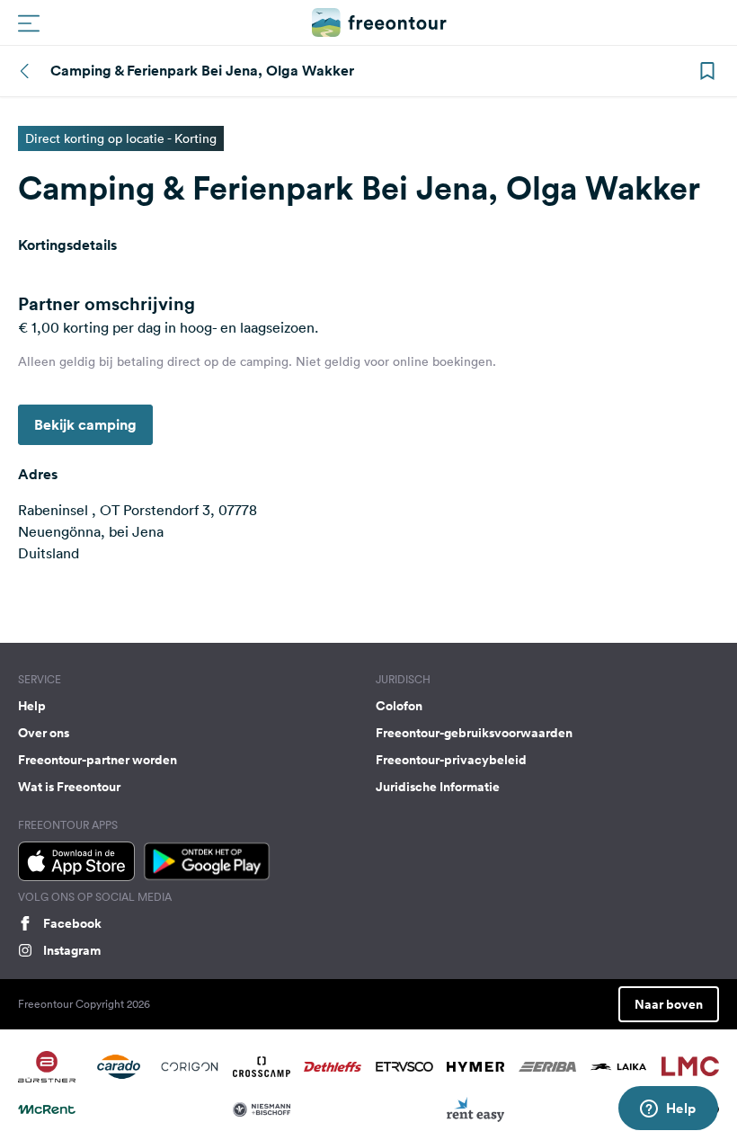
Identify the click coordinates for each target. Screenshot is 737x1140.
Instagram (72, 950)
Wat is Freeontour (69, 787)
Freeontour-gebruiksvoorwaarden (474, 733)
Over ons (43, 733)
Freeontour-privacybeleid (451, 760)
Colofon (399, 706)
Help (32, 706)
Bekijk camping (85, 424)
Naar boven (669, 1004)
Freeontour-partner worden (97, 760)
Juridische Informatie (438, 787)
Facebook (72, 923)
